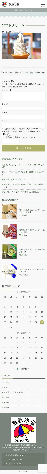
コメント (6, 90)
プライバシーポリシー (14, 459)
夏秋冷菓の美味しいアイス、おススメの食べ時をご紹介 (23, 166)
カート (4, 387)
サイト (4, 121)
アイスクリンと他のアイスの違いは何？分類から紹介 (24, 73)
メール (6, 113)
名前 (5, 104)
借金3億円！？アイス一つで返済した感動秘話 (20, 192)
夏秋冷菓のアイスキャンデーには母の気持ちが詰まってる (23, 186)
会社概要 (5, 382)
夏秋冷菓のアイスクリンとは (14, 392)
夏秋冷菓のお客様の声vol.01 (13, 179)
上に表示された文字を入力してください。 (19, 137)
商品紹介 (5, 397)
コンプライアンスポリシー (15, 464)
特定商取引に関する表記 (14, 455)
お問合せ (5, 408)
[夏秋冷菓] (10, 4)
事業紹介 (5, 402)
